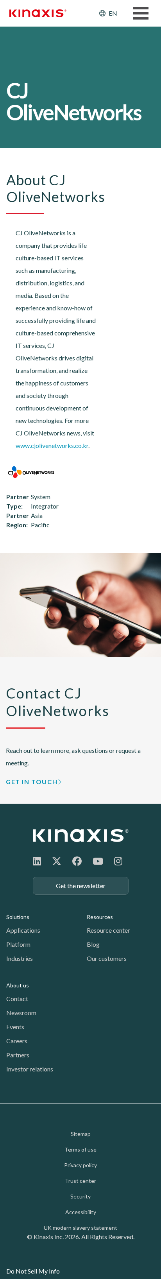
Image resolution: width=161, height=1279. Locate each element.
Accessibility (80, 1212)
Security (80, 1196)
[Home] (81, 835)
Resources (100, 917)
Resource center (108, 930)
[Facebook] (77, 861)
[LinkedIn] (37, 861)
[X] (56, 861)
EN (113, 13)
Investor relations (29, 1069)
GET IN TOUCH (31, 781)
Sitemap (81, 1133)
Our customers (107, 958)
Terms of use (80, 1149)
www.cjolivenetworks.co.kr (52, 445)
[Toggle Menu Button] (141, 13)
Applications (23, 930)
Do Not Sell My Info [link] (33, 1271)
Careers (16, 1040)
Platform (18, 944)
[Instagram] (118, 861)
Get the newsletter (81, 885)
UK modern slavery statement (80, 1227)
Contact (17, 998)
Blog (93, 944)
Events (15, 1026)
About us (17, 985)
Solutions (17, 917)
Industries (19, 958)
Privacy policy (80, 1165)
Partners (17, 1055)
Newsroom (21, 1012)
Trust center (80, 1180)
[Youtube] (98, 861)
